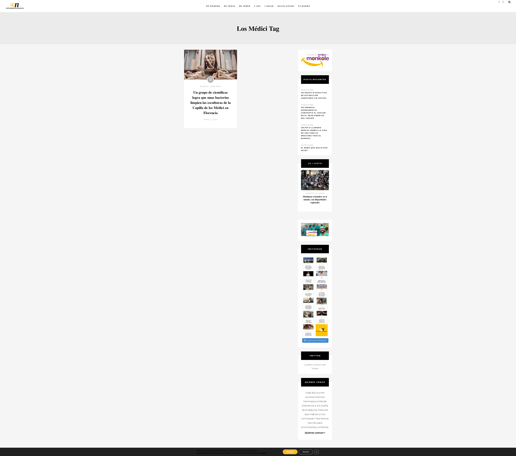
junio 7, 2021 (210, 120)
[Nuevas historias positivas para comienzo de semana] (322, 330)
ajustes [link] (263, 453)
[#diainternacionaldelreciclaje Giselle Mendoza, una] (308, 304)
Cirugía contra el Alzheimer (315, 196)
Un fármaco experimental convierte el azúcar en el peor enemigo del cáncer (313, 113)
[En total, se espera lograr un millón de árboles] (308, 290)
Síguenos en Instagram (317, 340)
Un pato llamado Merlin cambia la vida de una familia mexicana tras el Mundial (314, 133)
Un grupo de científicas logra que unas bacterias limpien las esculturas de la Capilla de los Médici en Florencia (210, 102)
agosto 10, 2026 (314, 193)
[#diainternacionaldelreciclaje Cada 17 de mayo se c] (322, 290)
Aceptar (290, 451)
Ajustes (306, 451)
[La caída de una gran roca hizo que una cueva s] (322, 264)
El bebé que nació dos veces (314, 149)
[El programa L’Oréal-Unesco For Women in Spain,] (308, 264)
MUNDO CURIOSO (210, 86)
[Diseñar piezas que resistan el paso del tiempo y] (308, 277)
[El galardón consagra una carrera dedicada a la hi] (322, 277)
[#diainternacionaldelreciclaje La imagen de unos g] (308, 317)
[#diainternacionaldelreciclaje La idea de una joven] (322, 304)
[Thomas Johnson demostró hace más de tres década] (322, 317)
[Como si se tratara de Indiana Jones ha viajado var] (308, 330)
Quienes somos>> (315, 433)
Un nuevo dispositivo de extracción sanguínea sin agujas (314, 95)
